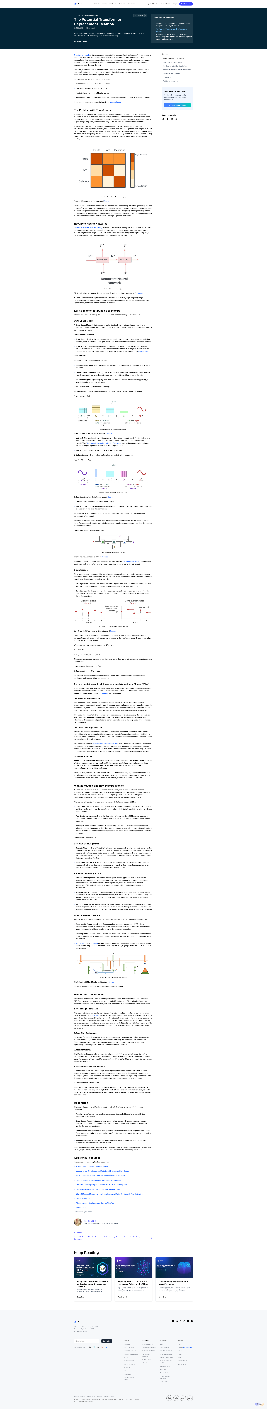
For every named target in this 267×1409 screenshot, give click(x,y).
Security (99, 1396)
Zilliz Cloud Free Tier (130, 1351)
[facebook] (167, 119)
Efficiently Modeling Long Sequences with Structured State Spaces (101, 1185)
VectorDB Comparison (167, 1354)
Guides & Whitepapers (167, 1357)
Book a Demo (165, 4)
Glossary (163, 1369)
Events (180, 1357)
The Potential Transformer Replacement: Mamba (171, 30)
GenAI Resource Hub (166, 1351)
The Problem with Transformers (174, 58)
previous (79, 1232)
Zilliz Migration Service (131, 1354)
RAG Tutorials (146, 1359)
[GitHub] (184, 1321)
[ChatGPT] (90, 1347)
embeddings (143, 351)
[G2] (192, 1321)
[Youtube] (173, 1321)
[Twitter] (181, 1321)
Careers (180, 1347)
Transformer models (82, 55)
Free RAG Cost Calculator (146, 1355)
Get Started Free (186, 4)
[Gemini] (106, 1347)
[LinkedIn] (177, 1321)
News (180, 1351)
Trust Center (164, 1381)
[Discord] (188, 1321)
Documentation (146, 1344)
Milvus (126, 1357)
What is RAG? (81, 1208)
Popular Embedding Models (166, 1362)
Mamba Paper (115, 102)
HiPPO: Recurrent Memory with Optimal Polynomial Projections (100, 1176)
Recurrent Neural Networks (172, 62)
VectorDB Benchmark (148, 1351)
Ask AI (260, 1404)
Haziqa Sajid (81, 41)
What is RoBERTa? (83, 1198)
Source (107, 201)
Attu (125, 1371)
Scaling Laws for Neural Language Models (92, 1166)
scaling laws (94, 1015)
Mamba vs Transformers (171, 73)
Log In (175, 4)
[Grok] (98, 1347)
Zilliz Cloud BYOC (129, 1347)
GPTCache (127, 1367)
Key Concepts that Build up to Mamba (176, 66)
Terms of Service (79, 1396)
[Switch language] (148, 4)
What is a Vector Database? (165, 1377)
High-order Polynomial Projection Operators (103, 443)
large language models (131, 561)
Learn (78, 15)
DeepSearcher (128, 1361)
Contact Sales (182, 1361)
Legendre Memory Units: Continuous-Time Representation (98, 1189)
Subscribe (106, 1341)
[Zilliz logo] (78, 4)
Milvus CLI (127, 1374)
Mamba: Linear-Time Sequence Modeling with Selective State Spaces (103, 1171)
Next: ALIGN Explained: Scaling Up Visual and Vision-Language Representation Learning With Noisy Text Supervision (108, 1238)
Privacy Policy (91, 1396)
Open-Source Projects (149, 1347)
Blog (161, 1344)
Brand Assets (182, 1364)
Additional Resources (170, 81)
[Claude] (102, 1347)
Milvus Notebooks (147, 1363)
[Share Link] (176, 119)
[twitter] (163, 119)
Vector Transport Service (129, 1378)
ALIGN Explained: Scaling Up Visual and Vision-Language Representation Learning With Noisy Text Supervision (174, 36)
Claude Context (128, 1364)
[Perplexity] (94, 1347)
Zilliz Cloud (127, 1344)
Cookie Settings (109, 1396)
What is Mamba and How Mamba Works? (177, 70)
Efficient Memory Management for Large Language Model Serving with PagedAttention (109, 1194)
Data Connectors (165, 1366)
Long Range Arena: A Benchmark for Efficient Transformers (98, 1180)
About (180, 1344)
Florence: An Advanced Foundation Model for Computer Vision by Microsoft (173, 24)
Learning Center (164, 1347)
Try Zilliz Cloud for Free (177, 105)
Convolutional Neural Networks (105, 744)
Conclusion (167, 77)
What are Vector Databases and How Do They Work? (96, 1203)
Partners (180, 1354)
